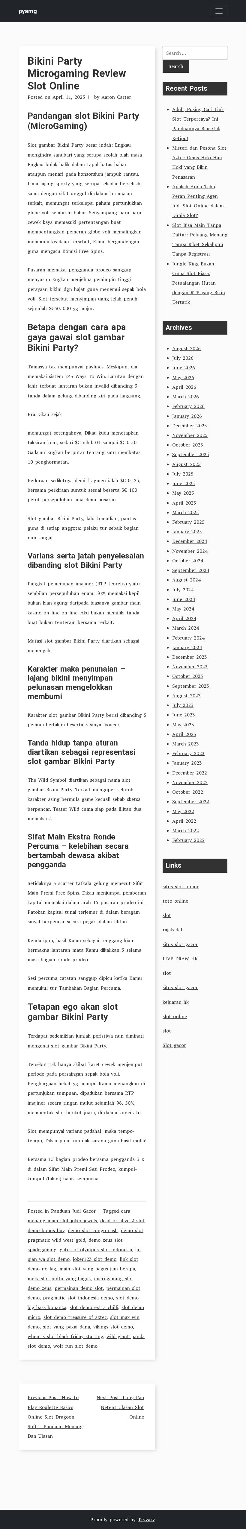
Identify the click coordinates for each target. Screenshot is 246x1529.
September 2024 (190, 570)
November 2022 (190, 782)
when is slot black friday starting (65, 1336)
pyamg (28, 11)
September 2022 (190, 801)
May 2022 (183, 811)
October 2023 (187, 676)
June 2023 (183, 714)
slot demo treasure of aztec (75, 1317)
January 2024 (187, 647)
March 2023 (185, 743)
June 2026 (183, 367)
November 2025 (190, 435)
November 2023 (190, 666)
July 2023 (183, 705)
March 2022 (185, 830)
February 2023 (188, 753)
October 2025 (187, 444)
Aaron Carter (116, 97)
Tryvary (146, 1519)
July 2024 (183, 589)
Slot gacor (174, 1045)
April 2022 (184, 821)
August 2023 (186, 695)
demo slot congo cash (93, 1230)
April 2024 (184, 618)
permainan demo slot (79, 1288)
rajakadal (172, 929)
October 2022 (187, 792)
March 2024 (185, 628)
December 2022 (189, 772)
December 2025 (189, 425)
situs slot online (181, 886)
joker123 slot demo (94, 1259)
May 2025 (183, 493)
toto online (175, 901)
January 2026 (187, 416)
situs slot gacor (180, 944)
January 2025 (187, 531)
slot (167, 915)
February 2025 (188, 522)
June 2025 (183, 483)
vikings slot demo (113, 1326)
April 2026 (184, 387)
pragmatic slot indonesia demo (78, 1297)
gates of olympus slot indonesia (96, 1249)
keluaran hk (176, 1002)
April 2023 (184, 734)
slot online (175, 1016)
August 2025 (186, 464)
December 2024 (189, 541)
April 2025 (184, 502)
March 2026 (185, 396)
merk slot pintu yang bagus (59, 1278)
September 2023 (190, 686)
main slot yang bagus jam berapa (97, 1268)
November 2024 (190, 551)
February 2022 (188, 840)
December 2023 (189, 657)
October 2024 (187, 560)
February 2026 (188, 406)
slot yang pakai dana (66, 1326)
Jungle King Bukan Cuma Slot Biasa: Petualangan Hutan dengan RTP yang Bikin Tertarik (198, 283)
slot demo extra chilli (94, 1307)
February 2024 (188, 637)
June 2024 (183, 599)
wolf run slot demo (75, 1346)
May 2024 (183, 608)
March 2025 (185, 512)
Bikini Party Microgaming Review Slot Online (77, 73)
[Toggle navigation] (219, 11)
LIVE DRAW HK (180, 958)
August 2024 (186, 579)
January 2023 (187, 763)
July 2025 (183, 473)
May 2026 (183, 377)
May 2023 (183, 724)
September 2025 (190, 454)
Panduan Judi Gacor (73, 1211)
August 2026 (186, 348)
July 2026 (183, 358)
